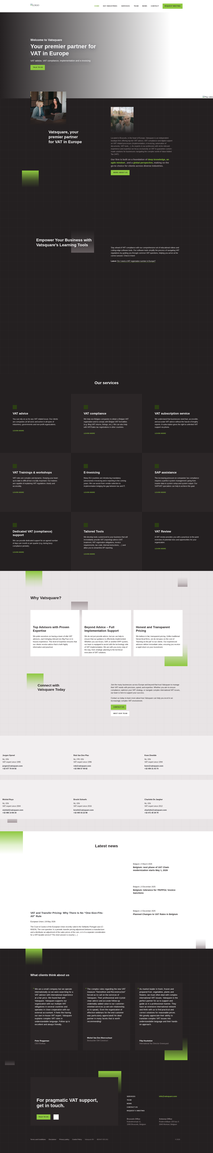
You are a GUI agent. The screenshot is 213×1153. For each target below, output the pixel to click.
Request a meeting (136, 1111)
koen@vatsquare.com (153, 766)
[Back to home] (43, 6)
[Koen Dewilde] (152, 746)
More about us (120, 172)
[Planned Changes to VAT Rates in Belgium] (119, 914)
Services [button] (125, 6)
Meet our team (120, 713)
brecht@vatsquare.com (83, 810)
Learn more (18, 431)
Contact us (118, 707)
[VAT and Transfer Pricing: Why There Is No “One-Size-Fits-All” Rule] (55, 881)
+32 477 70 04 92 (9, 769)
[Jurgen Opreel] (10, 746)
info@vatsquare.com (168, 1096)
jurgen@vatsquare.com (12, 766)
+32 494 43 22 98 (80, 813)
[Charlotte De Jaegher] (152, 790)
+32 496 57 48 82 (80, 769)
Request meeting (173, 6)
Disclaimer (52, 1139)
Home (96, 6)
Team (136, 6)
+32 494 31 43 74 (151, 769)
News (144, 6)
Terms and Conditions (38, 1139)
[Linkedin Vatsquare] (56, 1117)
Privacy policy (64, 1139)
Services (131, 1096)
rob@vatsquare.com (82, 766)
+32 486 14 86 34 (9, 813)
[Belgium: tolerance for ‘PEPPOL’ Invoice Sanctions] (119, 891)
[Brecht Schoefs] (81, 790)
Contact (155, 6)
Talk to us (38, 67)
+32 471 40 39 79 (151, 813)
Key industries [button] (110, 6)
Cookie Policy (77, 1139)
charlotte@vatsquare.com (155, 810)
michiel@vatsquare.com (12, 810)
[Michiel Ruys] (10, 790)
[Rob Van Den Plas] (81, 746)
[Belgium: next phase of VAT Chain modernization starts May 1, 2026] (119, 868)
